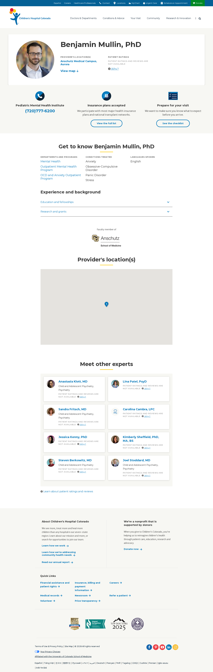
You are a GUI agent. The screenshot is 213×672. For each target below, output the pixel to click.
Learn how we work (53, 545)
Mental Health (51, 161)
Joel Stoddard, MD (136, 460)
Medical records (49, 595)
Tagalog (126, 663)
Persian (152, 663)
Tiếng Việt (49, 663)
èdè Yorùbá (41, 668)
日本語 (135, 663)
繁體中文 (67, 663)
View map (68, 71)
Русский (77, 663)
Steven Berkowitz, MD (75, 460)
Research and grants (53, 211)
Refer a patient (118, 595)
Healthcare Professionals (85, 3)
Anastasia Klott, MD (72, 381)
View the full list (106, 123)
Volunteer (46, 600)
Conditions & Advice (113, 18)
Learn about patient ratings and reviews (68, 491)
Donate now (131, 549)
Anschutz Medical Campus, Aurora (79, 63)
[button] (106, 304)
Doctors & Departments (83, 18)
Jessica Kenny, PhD (72, 437)
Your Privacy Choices (50, 651)
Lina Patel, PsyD (135, 381)
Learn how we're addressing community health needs (59, 553)
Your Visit (136, 18)
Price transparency (86, 600)
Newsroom (81, 595)
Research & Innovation (178, 18)
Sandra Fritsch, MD (72, 409)
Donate (199, 3)
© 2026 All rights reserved (87, 646)
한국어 (58, 663)
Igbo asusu (163, 663)
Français (110, 663)
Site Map (69, 646)
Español (57, 3)
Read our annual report (56, 562)
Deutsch (101, 663)
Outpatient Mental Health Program (59, 168)
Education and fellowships (57, 202)
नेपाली (118, 663)
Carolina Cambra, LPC (139, 409)
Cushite (143, 663)
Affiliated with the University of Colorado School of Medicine (63, 656)
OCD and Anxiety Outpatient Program (61, 176)
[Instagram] (175, 647)
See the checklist (173, 123)
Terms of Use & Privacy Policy (49, 646)
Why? (115, 68)
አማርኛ (85, 663)
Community (153, 18)
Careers (67, 3)
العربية (92, 663)
